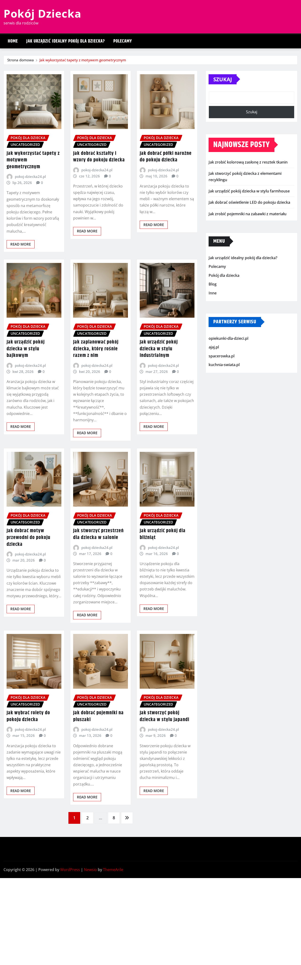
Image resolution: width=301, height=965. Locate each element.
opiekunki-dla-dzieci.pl (228, 338)
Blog (213, 284)
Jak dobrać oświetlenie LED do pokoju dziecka (249, 202)
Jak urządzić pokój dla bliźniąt (163, 534)
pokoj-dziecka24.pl (30, 176)
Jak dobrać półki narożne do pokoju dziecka (166, 156)
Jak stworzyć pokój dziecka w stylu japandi (164, 716)
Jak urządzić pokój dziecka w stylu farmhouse (249, 191)
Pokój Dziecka (42, 13)
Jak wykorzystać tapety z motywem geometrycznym (83, 60)
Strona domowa (20, 60)
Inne (213, 293)
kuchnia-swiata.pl (224, 364)
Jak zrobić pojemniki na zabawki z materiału (247, 213)
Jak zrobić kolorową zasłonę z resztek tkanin (248, 162)
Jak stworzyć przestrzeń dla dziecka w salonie (98, 534)
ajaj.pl (214, 347)
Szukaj (222, 79)
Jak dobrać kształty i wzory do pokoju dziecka (99, 156)
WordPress (70, 869)
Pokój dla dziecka (224, 275)
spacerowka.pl (221, 356)
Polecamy (122, 41)
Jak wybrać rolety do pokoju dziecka (28, 716)
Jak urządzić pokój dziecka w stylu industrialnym (159, 348)
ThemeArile (113, 869)
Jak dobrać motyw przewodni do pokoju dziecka (28, 537)
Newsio (90, 869)
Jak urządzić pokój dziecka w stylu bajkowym (26, 348)
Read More (20, 244)
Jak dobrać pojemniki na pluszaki (98, 716)
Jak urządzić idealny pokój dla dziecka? (65, 41)
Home (13, 41)
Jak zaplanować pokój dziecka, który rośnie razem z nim (96, 348)
